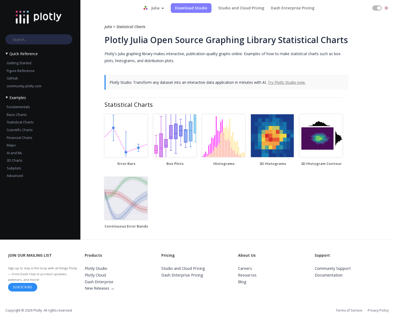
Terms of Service (349, 310)
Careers (245, 268)
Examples (17, 97)
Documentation (329, 275)
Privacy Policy (378, 310)
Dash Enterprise (99, 281)
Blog (242, 281)
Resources (247, 275)
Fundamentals (18, 106)
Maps (11, 145)
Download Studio (191, 7)
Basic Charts (17, 114)
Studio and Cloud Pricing (241, 7)
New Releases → (99, 288)
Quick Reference (23, 53)
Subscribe (23, 287)
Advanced (15, 175)
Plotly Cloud (95, 275)
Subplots (14, 168)
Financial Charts (19, 137)
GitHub (12, 78)
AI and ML (14, 152)
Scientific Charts (20, 129)
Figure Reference (21, 70)
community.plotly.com (24, 86)
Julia (109, 26)
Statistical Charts (20, 122)
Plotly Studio (96, 268)
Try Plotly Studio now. (287, 82)
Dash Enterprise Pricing (292, 7)
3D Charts (15, 160)
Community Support (333, 268)
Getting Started (19, 62)
